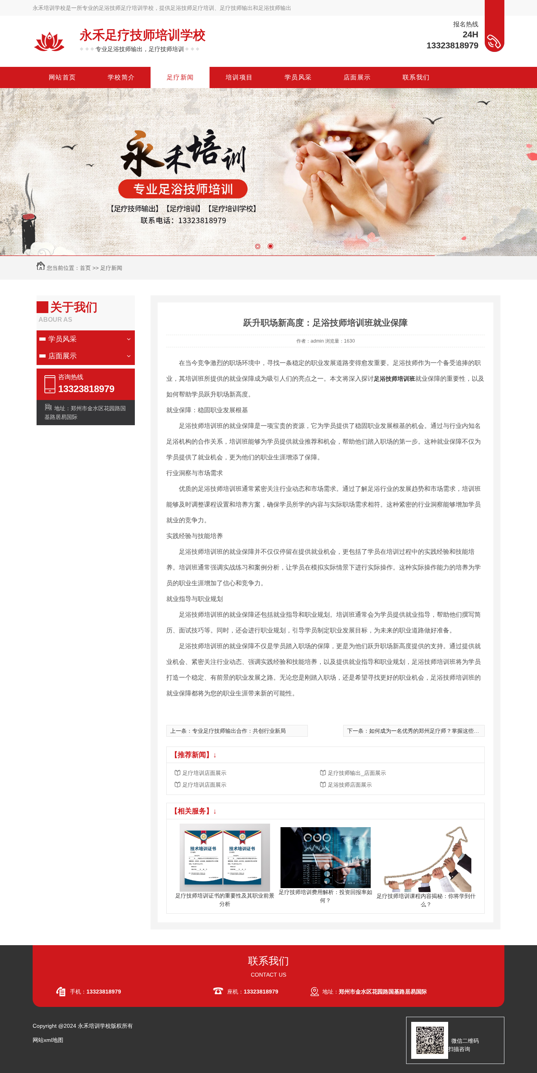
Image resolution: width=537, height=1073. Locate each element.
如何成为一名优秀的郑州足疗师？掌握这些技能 (427, 731)
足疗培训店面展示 (204, 773)
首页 (85, 268)
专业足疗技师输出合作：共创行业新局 (239, 731)
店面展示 (62, 356)
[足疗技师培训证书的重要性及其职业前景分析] (225, 857)
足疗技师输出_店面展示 (357, 773)
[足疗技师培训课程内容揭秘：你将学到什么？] (426, 857)
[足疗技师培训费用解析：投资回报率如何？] (325, 857)
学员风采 (62, 339)
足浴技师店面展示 (350, 785)
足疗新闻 (111, 268)
